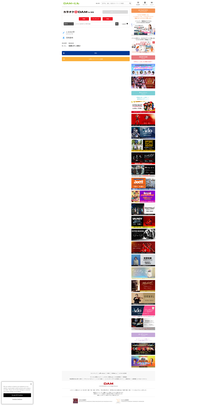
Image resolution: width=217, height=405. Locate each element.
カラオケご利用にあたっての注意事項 (112, 377)
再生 (96, 53)
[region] (17, 392)
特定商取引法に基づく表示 (76, 379)
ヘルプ (124, 24)
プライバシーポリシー (89, 379)
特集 (107, 19)
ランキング (96, 19)
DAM (108, 373)
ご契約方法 (127, 379)
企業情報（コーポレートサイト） (139, 379)
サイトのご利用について (95, 377)
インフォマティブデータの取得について (114, 379)
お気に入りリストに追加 (96, 59)
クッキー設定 (99, 379)
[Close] (31, 384)
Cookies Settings (17, 399)
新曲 (84, 19)
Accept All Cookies (17, 395)
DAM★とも (114, 373)
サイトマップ (94, 373)
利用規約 (125, 377)
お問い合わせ (102, 373)
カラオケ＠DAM (122, 373)
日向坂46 (69, 38)
